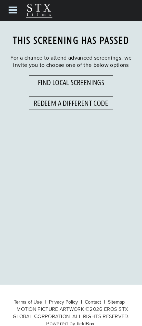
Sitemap (116, 301)
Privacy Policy (63, 301)
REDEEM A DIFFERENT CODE (71, 103)
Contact (93, 301)
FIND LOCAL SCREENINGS (71, 83)
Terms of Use (28, 301)
